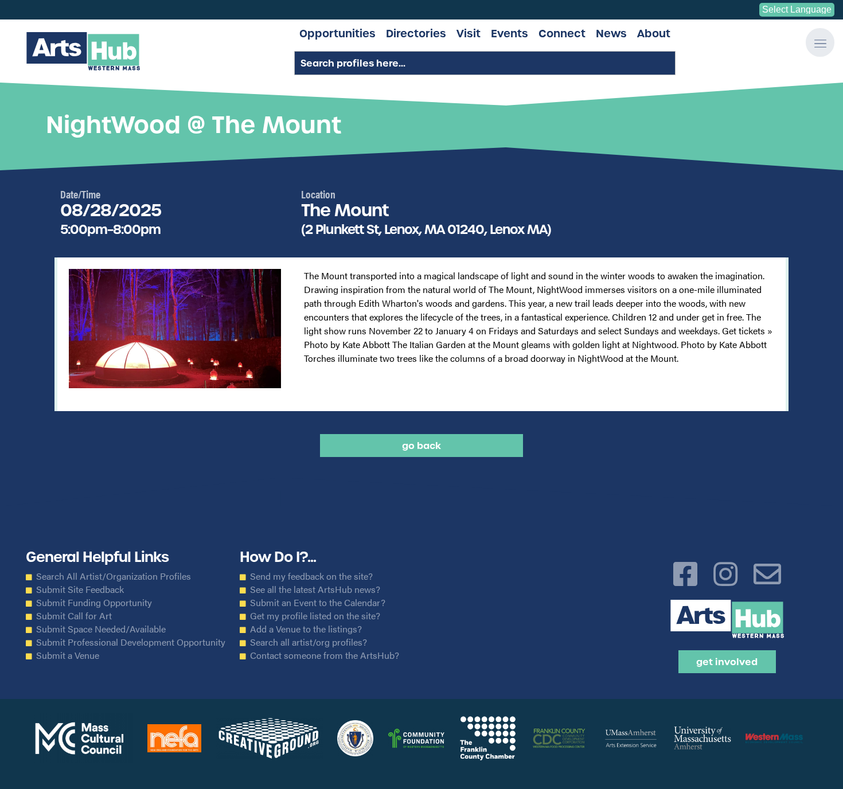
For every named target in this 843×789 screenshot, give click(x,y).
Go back (421, 445)
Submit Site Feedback (80, 589)
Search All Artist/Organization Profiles (113, 576)
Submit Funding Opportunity (94, 602)
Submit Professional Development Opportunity (130, 642)
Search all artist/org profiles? (308, 642)
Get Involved (727, 661)
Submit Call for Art (74, 615)
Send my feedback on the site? (311, 576)
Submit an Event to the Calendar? (317, 602)
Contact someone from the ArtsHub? (324, 655)
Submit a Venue (67, 655)
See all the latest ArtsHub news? (315, 589)
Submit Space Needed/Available (101, 629)
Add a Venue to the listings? (306, 629)
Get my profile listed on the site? (315, 615)
